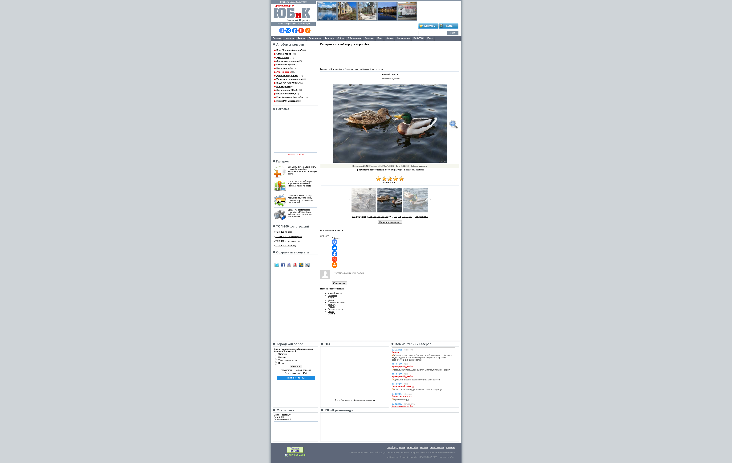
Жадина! (332, 298)
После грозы (283, 86)
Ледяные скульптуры (287, 61)
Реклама (424, 447)
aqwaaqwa (423, 166)
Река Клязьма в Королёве (289, 97)
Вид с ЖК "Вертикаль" (288, 83)
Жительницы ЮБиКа (287, 90)
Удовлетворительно (287, 360)
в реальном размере (414, 170)
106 (386, 216)
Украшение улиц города (289, 79)
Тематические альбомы (356, 69)
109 (399, 216)
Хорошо (282, 357)
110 (403, 216)
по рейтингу (285, 245)
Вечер (331, 311)
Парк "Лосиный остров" (289, 50)
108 (395, 216)
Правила (400, 447)
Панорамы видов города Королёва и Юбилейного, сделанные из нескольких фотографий (300, 198)
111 (407, 216)
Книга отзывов (437, 447)
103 (374, 216)
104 (378, 216)
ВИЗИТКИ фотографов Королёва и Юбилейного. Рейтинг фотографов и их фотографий (300, 213)
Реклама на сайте (295, 155)
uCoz (452, 457)
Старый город (283, 54)
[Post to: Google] (289, 265)
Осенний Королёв (285, 65)
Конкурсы (429, 26)
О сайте (391, 447)
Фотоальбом (336, 69)
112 (410, 216)
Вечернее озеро (335, 309)
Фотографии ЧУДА (286, 93)
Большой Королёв (408, 457)
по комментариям (288, 236)
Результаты (286, 370)
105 (382, 216)
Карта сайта (412, 447)
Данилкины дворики (287, 75)
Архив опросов (303, 370)
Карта (449, 26)
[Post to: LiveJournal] (307, 265)
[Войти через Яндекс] (301, 30)
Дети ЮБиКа (282, 57)
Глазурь (332, 307)
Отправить (339, 283)
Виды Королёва (284, 68)
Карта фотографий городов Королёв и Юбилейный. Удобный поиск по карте (301, 183)
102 (370, 216)
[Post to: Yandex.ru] (295, 265)
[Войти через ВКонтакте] (288, 30)
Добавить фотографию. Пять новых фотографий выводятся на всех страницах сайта (302, 170)
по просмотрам (287, 241)
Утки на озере (283, 72)
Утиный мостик (335, 293)
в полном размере (393, 170)
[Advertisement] (366, 29)
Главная (324, 69)
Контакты (450, 447)
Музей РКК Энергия (286, 101)
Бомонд (331, 304)
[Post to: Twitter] (277, 265)
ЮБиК (439, 452)
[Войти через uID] (282, 30)
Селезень (332, 295)
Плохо (281, 363)
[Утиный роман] (453, 124)
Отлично (282, 354)
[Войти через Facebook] (295, 30)
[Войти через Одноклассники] (308, 30)
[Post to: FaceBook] (283, 265)
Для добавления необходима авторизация (355, 400)
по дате (283, 232)
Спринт (331, 314)
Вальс (331, 300)
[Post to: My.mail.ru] (301, 265)
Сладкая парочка (336, 302)
